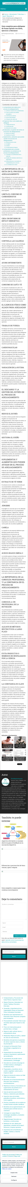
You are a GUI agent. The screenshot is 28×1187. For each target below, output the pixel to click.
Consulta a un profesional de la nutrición (13, 155)
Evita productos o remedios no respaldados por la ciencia (13, 162)
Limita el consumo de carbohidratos (15, 110)
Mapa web (17, 1156)
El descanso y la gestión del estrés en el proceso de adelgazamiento (14, 130)
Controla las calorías (11, 115)
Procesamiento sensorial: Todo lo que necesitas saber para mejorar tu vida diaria (15, 1022)
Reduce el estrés (10, 133)
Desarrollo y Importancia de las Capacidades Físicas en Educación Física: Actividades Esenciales (14, 1010)
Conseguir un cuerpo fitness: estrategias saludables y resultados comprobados (14, 1115)
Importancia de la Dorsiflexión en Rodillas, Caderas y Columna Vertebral (13, 1131)
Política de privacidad (8, 1154)
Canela (8, 145)
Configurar (14, 1180)
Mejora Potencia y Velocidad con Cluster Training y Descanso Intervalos (13, 1004)
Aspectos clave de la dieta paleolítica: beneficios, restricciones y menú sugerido (14, 1098)
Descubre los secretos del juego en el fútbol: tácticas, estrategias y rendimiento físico (14, 1064)
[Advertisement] (14, 978)
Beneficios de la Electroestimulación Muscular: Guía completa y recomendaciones (14, 1081)
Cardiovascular (9, 126)
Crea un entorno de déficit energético (12, 113)
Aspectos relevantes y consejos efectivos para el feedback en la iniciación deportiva (12, 843)
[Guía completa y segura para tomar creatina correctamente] (14, 878)
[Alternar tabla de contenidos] (23, 105)
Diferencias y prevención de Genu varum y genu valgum (13, 866)
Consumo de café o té (11, 119)
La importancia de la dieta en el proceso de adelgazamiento (11, 108)
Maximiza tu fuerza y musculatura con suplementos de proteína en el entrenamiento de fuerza (15, 1087)
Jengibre (8, 144)
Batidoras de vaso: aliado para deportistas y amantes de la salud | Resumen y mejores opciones (14, 1125)
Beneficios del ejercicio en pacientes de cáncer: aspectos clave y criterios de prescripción (14, 1042)
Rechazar (13, 1176)
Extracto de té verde (11, 142)
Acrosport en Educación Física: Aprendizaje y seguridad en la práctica (12, 1048)
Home (6, 14)
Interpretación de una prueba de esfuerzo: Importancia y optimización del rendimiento (14, 1054)
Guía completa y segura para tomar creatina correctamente (14, 889)
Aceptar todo (14, 1172)
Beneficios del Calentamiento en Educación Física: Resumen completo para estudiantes (14, 1016)
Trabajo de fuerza (10, 124)
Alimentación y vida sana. (16, 14)
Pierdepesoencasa (8, 33)
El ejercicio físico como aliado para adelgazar (13, 122)
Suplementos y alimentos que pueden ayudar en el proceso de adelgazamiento (14, 138)
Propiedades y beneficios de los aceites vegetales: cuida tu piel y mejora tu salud (13, 1071)
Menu (3, 9)
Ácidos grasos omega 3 (12, 147)
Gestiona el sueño (10, 135)
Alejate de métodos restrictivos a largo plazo (14, 158)
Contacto (10, 1156)
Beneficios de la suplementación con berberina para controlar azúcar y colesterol (14, 1108)
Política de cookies (6, 1169)
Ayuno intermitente (11, 117)
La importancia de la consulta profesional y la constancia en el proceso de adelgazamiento (12, 151)
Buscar (14, 956)
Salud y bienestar (7, 16)
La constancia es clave (11, 164)
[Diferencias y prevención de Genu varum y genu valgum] (14, 856)
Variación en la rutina (11, 128)
